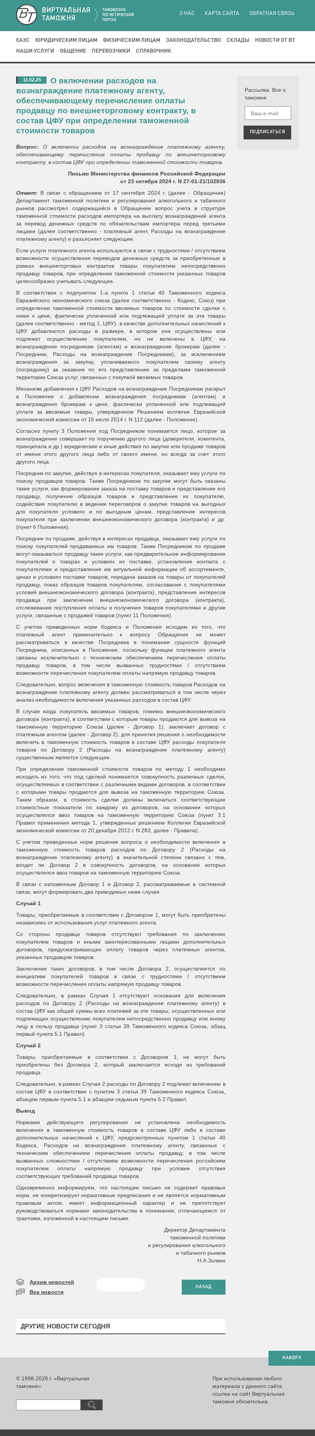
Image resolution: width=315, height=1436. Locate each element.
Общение (73, 51)
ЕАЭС (23, 40)
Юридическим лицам (66, 40)
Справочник (153, 51)
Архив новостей (52, 1282)
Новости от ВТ (275, 40)
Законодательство (193, 40)
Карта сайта (222, 13)
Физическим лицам (131, 40)
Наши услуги (35, 51)
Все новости (47, 1292)
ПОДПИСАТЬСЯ (267, 132)
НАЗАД (204, 1287)
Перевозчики (111, 51)
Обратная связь (272, 13)
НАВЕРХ (291, 1358)
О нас (187, 13)
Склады (238, 40)
